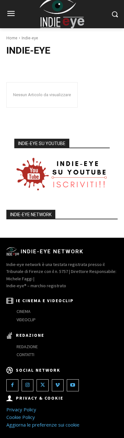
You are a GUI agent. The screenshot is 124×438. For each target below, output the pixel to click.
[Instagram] (28, 385)
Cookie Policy (20, 417)
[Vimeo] (58, 385)
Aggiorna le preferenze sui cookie (42, 424)
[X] (43, 385)
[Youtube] (73, 385)
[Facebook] (12, 385)
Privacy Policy (21, 409)
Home (11, 38)
